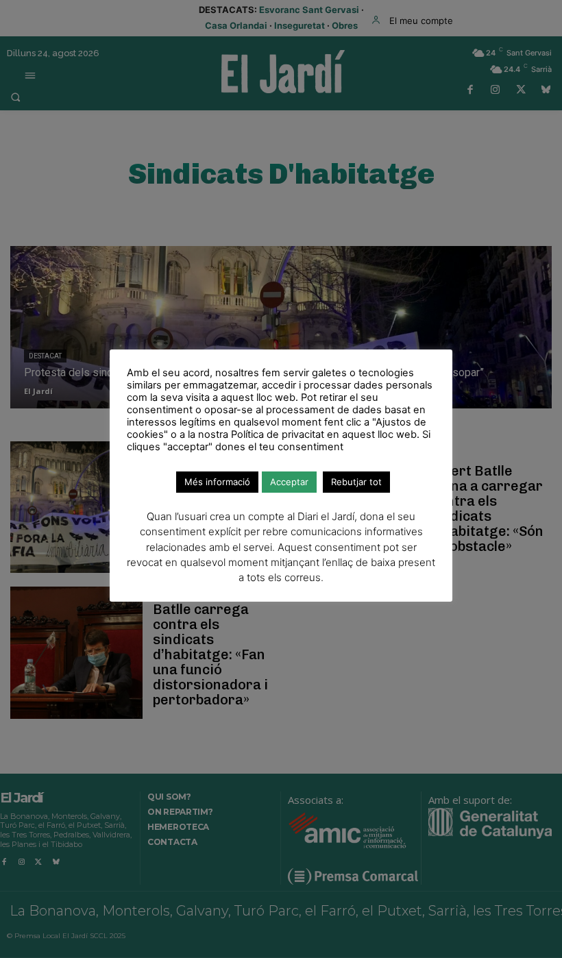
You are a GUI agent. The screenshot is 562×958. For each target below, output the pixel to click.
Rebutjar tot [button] (356, 481)
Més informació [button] (217, 481)
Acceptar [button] (289, 481)
